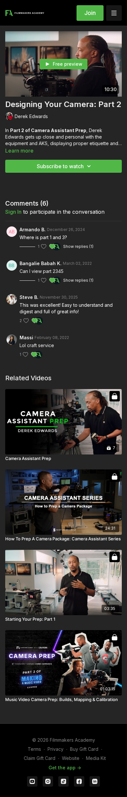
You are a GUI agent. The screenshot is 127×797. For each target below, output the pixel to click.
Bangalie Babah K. (41, 263)
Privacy (56, 749)
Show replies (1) (78, 246)
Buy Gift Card (84, 749)
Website (70, 758)
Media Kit (96, 758)
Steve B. (29, 297)
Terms (34, 749)
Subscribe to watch (60, 166)
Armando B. (33, 229)
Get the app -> (65, 767)
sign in (13, 212)
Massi (26, 337)
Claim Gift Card (39, 758)
